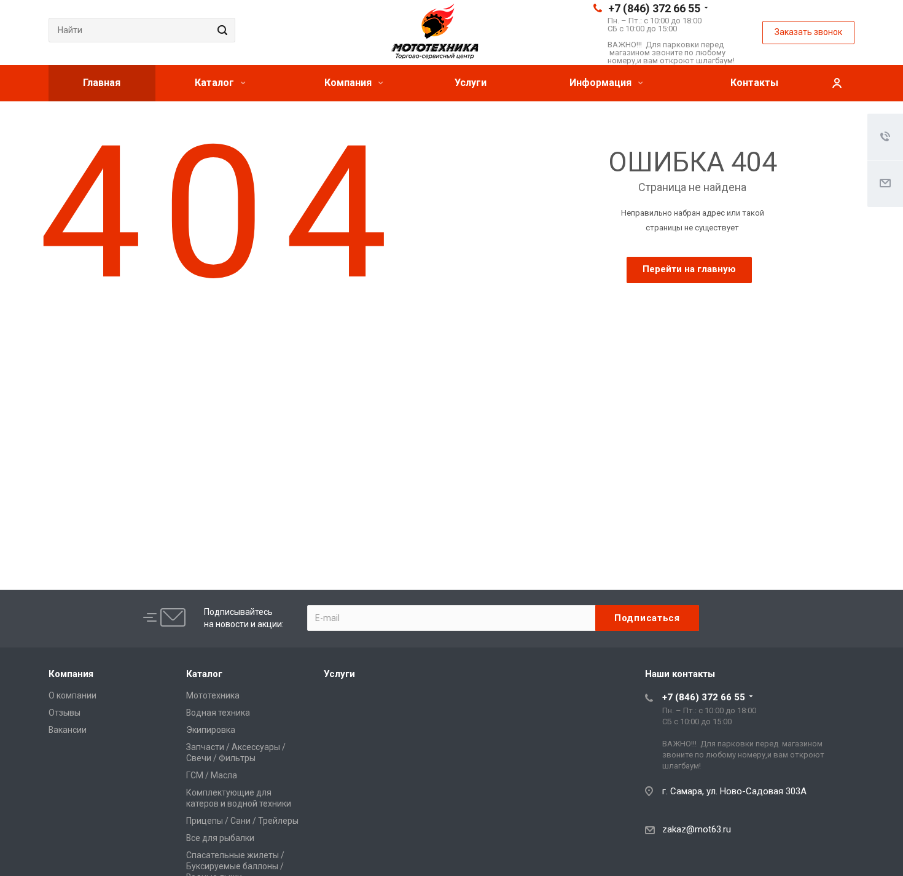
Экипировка (210, 730)
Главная (101, 82)
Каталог (216, 82)
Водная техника (218, 713)
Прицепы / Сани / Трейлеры (242, 821)
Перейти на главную (689, 269)
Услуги (471, 82)
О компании (72, 695)
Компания (349, 82)
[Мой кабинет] (836, 83)
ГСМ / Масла (211, 775)
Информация (601, 82)
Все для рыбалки (220, 838)
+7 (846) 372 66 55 (654, 8)
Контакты (754, 82)
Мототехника (213, 695)
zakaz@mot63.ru (696, 829)
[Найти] (220, 30)
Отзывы (64, 713)
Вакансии (68, 730)
